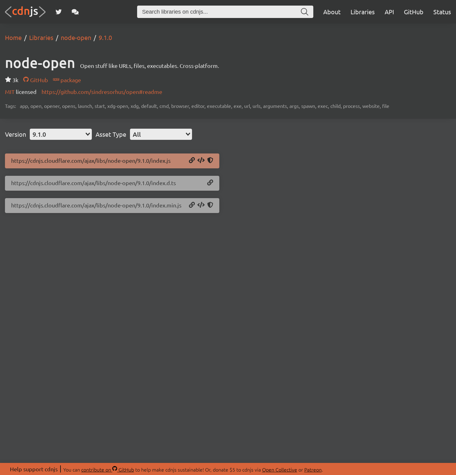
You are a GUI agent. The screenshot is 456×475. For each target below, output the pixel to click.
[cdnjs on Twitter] (59, 11)
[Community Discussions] (75, 11)
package (70, 80)
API (389, 12)
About (332, 12)
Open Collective (279, 469)
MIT (10, 91)
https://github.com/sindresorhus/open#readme (102, 91)
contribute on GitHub (107, 469)
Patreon (313, 469)
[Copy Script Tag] (201, 160)
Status (442, 12)
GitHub (413, 12)
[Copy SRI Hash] (210, 160)
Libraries (363, 12)
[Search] (304, 12)
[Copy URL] (192, 160)
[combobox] (61, 134)
